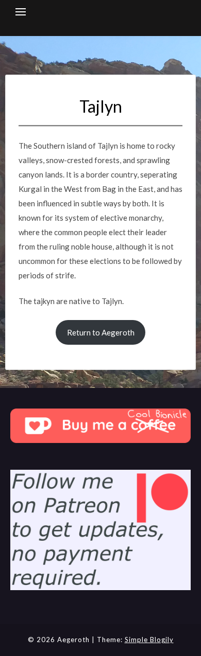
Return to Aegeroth (101, 332)
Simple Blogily (149, 639)
